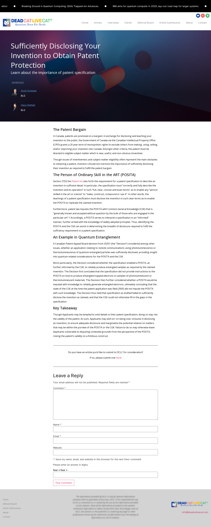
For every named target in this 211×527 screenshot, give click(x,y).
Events (128, 22)
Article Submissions (169, 22)
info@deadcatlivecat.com (195, 512)
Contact (202, 22)
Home (85, 22)
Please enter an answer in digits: (70, 465)
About (189, 22)
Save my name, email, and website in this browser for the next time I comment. (99, 459)
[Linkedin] (208, 16)
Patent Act (77, 181)
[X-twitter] (203, 16)
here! (118, 357)
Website (57, 448)
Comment (59, 388)
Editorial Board (146, 22)
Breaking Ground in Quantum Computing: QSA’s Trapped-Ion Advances (46, 6)
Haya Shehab (28, 105)
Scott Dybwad (28, 90)
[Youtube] (198, 16)
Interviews (113, 22)
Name (57, 424)
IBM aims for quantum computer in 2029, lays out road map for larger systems (141, 6)
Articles (98, 22)
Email (57, 436)
